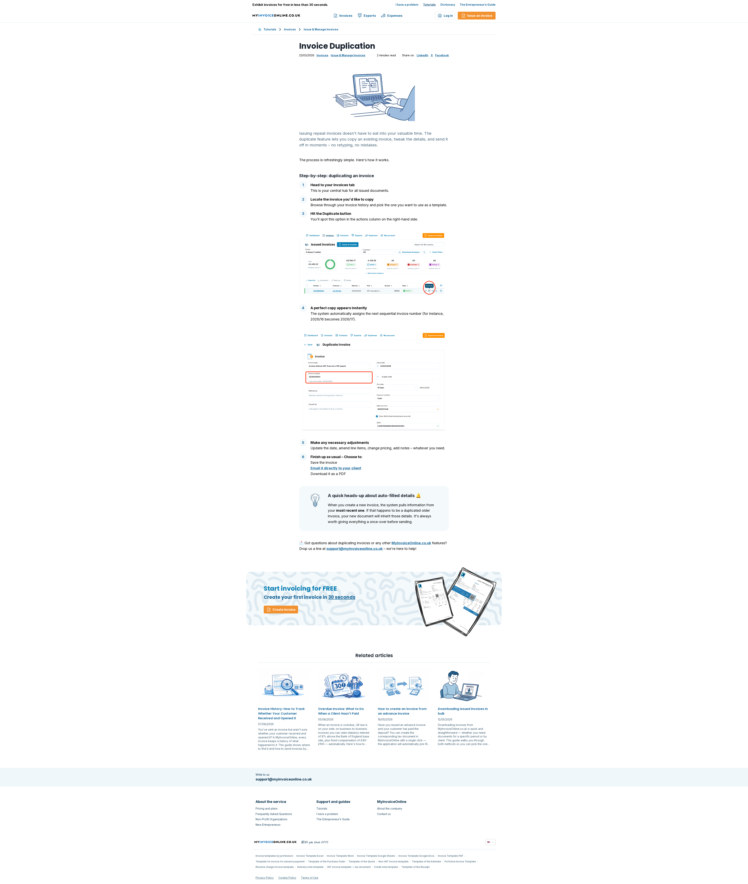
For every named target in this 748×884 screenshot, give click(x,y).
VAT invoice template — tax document (349, 866)
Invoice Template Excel (309, 855)
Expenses (394, 16)
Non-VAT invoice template (393, 861)
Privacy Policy (265, 877)
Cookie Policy (287, 877)
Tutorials (429, 4)
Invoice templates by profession (274, 855)
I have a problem (407, 4)
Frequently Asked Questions (274, 814)
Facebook (442, 55)
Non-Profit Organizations (271, 819)
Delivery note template (310, 866)
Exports (370, 16)
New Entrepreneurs (268, 824)
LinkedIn (422, 55)
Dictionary (447, 4)
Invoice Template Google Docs (416, 855)
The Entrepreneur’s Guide (478, 4)
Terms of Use (309, 877)
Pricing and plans (267, 808)
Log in (448, 16)
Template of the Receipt (415, 866)
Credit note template (386, 866)
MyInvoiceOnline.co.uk (411, 543)
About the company (389, 808)
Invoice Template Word (340, 855)
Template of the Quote (362, 861)
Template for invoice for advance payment (280, 861)
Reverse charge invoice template (275, 866)
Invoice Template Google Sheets (376, 855)
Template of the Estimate (426, 861)
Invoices (345, 16)
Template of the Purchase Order (326, 861)
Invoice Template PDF (450, 855)
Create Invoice (284, 609)
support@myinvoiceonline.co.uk (354, 549)
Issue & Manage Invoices (321, 29)
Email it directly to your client (335, 468)
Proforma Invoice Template (460, 861)
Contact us (384, 814)
